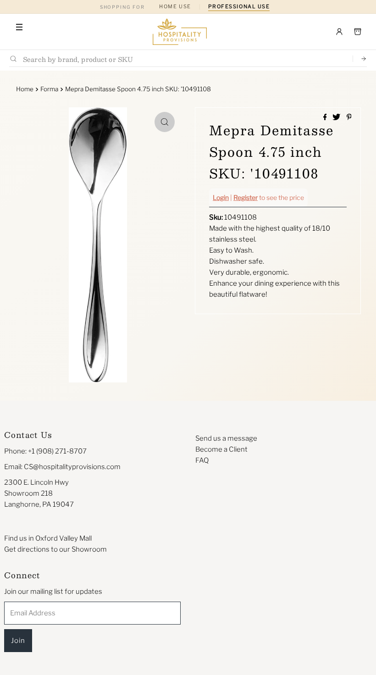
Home (24, 89)
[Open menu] (19, 27)
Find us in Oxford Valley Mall (48, 538)
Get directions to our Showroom (55, 549)
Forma (49, 89)
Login (221, 197)
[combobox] (184, 59)
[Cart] (357, 31)
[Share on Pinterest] (349, 117)
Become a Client (221, 449)
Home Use (175, 6)
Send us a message (226, 438)
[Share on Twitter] (337, 117)
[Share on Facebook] (325, 117)
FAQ (202, 460)
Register (245, 197)
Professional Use (239, 6)
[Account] (339, 31)
